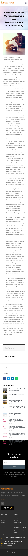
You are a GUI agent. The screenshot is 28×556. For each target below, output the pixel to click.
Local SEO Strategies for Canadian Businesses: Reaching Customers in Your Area (17, 435)
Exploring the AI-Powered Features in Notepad (15, 414)
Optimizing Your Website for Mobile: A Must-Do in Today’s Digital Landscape (16, 421)
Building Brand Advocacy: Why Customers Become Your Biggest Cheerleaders (17, 428)
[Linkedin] (2, 503)
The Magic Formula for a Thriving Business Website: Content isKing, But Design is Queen (17, 442)
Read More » (11, 391)
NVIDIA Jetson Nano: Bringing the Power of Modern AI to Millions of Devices (17, 408)
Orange (14, 552)
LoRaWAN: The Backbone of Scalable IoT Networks (15, 401)
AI (14, 9)
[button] (26, 3)
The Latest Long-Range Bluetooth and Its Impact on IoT (17, 389)
